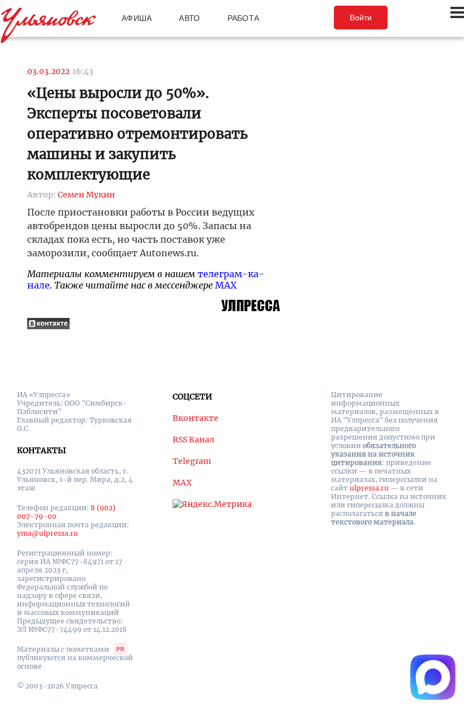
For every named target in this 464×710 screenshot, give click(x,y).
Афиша (137, 18)
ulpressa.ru (369, 488)
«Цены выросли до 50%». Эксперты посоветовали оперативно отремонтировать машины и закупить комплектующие (137, 133)
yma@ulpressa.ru (47, 533)
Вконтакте (195, 418)
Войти (361, 17)
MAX (226, 285)
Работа (243, 18)
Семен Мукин (86, 195)
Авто (189, 18)
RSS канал (193, 439)
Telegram (192, 461)
